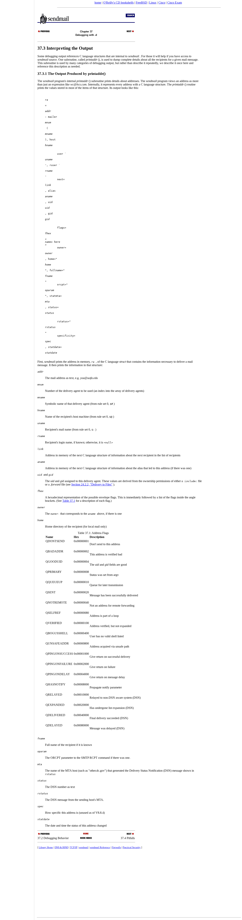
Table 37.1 (68, 500)
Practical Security (132, 847)
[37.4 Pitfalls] (128, 32)
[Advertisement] (17, 459)
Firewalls (116, 847)
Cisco (161, 2)
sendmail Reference (100, 847)
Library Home (46, 847)
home (98, 2)
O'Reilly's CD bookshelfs (118, 2)
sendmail (83, 847)
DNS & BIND (61, 847)
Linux (152, 2)
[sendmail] (86, 833)
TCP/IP (73, 847)
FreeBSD (141, 2)
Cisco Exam (174, 2)
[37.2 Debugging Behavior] (44, 32)
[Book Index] (86, 838)
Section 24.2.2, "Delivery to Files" (91, 484)
